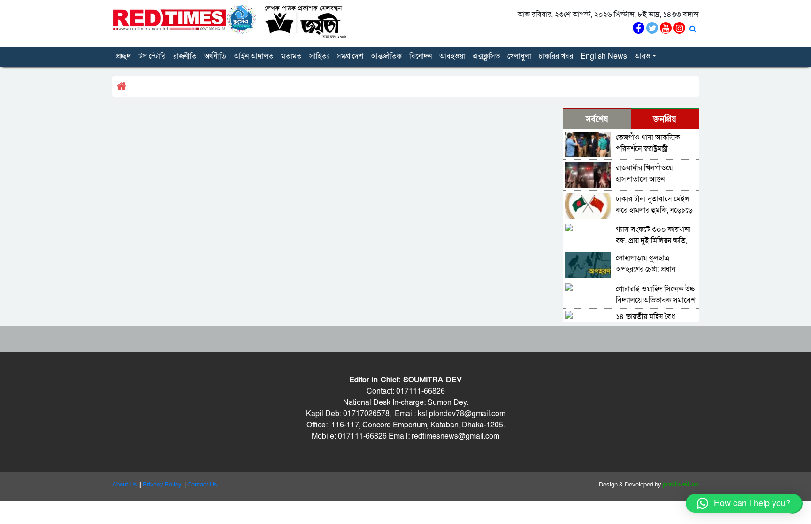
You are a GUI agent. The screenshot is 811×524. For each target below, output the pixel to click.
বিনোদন (420, 56)
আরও (642, 56)
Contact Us (202, 484)
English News (604, 56)
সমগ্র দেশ (350, 56)
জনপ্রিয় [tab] (664, 119)
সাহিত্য (319, 56)
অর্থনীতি (215, 56)
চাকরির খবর (556, 56)
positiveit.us (681, 484)
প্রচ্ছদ (123, 56)
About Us (124, 484)
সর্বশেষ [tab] (597, 119)
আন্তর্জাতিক (386, 56)
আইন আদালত (254, 56)
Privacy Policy (162, 484)
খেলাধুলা (519, 56)
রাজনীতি (185, 56)
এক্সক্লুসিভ (486, 56)
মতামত (291, 56)
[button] (744, 503)
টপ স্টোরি (152, 56)
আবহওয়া (452, 56)
